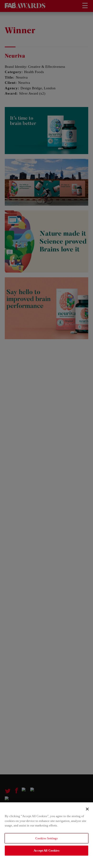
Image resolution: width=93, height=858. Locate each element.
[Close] (87, 809)
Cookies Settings (46, 838)
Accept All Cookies (46, 850)
